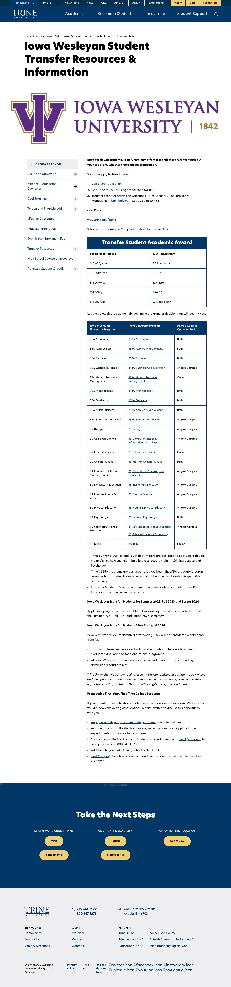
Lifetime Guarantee (41, 219)
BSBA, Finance (137, 358)
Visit (192, 3)
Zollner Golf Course (162, 933)
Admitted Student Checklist (46, 269)
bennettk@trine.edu (125, 201)
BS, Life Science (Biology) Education (149, 527)
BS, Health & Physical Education (147, 508)
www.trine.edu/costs (101, 220)
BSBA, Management (140, 391)
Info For (47, 3)
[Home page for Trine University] (24, 14)
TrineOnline (127, 933)
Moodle (77, 939)
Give (104, 3)
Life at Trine (154, 14)
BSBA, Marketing (138, 400)
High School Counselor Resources (50, 259)
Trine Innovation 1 (131, 939)
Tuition (115, 841)
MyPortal (78, 933)
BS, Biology (135, 429)
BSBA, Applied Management (145, 349)
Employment (32, 933)
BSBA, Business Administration (146, 368)
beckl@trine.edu (190, 739)
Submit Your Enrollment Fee (46, 239)
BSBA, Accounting (139, 339)
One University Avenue (140, 909)
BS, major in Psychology (142, 517)
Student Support (192, 14)
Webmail (78, 946)
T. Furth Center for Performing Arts (173, 939)
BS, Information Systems (143, 452)
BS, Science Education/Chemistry (148, 534)
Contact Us (32, 939)
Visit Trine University (42, 174)
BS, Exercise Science (140, 494)
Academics (75, 14)
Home (28, 36)
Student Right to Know (100, 969)
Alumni (136, 3)
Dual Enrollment (39, 199)
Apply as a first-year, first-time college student (123, 722)
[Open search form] (216, 14)
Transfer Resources (41, 249)
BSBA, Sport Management (144, 420)
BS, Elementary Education (143, 485)
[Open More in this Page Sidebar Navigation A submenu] (75, 174)
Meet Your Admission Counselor (42, 187)
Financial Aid (115, 855)
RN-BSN (133, 544)
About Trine (72, 3)
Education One (129, 946)
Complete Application (107, 184)
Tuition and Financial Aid (45, 209)
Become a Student (114, 14)
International (156, 3)
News (90, 3)
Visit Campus (100, 756)
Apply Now (177, 841)
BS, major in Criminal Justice (145, 462)
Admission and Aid (47, 36)
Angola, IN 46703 (136, 914)
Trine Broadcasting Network (168, 946)
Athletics (119, 3)
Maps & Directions (37, 946)
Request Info (210, 3)
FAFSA (113, 190)
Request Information (42, 229)
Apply (178, 3)
